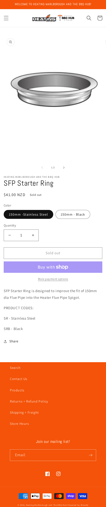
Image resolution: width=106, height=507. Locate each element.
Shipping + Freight (24, 412)
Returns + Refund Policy (29, 401)
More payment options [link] (53, 279)
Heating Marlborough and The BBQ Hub (46, 505)
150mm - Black (73, 214)
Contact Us (18, 379)
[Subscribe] (90, 455)
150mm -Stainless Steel (28, 214)
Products (17, 390)
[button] (6, 18)
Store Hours (19, 423)
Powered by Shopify (78, 505)
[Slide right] (63, 167)
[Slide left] (42, 167)
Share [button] (13, 341)
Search (15, 367)
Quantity (10, 225)
